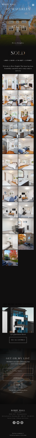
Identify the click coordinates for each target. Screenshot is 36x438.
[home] (9, 5)
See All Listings (18, 340)
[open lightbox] (10, 82)
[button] (33, 5)
